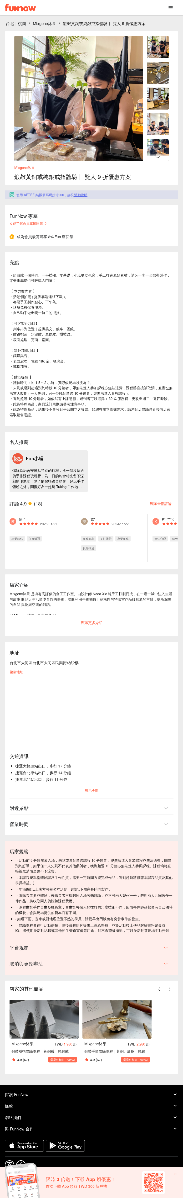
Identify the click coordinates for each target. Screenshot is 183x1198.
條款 (9, 1106)
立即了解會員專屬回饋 (26, 223)
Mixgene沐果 (44, 23)
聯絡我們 (13, 1117)
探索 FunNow (16, 1094)
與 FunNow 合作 (19, 1129)
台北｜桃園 (16, 23)
